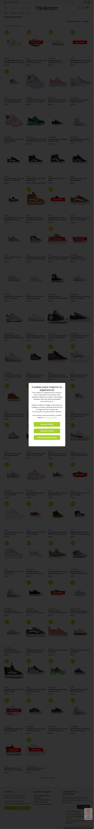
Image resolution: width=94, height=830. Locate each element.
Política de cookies (50, 417)
